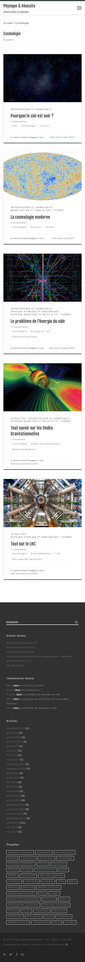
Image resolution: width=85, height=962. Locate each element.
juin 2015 (11, 827)
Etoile (63, 869)
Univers (70, 922)
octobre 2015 (14, 813)
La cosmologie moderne (30, 217)
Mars (72, 881)
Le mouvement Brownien (20, 651)
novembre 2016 (15, 764)
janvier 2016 (13, 800)
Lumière (48, 881)
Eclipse (43, 863)
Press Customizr (33, 944)
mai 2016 (11, 782)
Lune (61, 881)
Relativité (59, 910)
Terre (56, 922)
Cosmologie (65, 858)
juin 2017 (11, 750)
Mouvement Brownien (21, 893)
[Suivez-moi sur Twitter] (10, 954)
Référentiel (15, 916)
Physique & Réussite (29, 939)
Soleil (48, 916)
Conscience (28, 858)
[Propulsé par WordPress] (67, 944)
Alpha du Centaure (20, 852)
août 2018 (12, 732)
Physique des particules (23, 904)
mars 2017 (12, 759)
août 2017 (12, 746)
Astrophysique (65, 852)
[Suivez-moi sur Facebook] (16, 954)
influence (14, 881)
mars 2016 (12, 791)
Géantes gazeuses (51, 875)
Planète (12, 910)
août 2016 (12, 773)
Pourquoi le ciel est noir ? (32, 116)
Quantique (41, 910)
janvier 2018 (13, 737)
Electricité (58, 863)
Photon (64, 899)
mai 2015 (11, 831)
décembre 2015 (15, 804)
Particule (49, 899)
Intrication (31, 881)
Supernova (63, 916)
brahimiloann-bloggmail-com (29, 137)
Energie (13, 869)
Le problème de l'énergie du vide (38, 321)
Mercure (28, 887)
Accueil (7, 23)
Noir (43, 893)
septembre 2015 (16, 818)
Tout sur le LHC (23, 544)
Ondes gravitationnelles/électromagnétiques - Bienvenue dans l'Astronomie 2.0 (39, 658)
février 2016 (13, 795)
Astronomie (44, 852)
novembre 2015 (15, 809)
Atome (12, 858)
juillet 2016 (13, 777)
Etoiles (12, 875)
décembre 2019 (15, 728)
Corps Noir (46, 858)
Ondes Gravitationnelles (23, 899)
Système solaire (18, 922)
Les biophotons (30, 689)
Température (41, 922)
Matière (13, 887)
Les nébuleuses (15, 665)
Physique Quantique (56, 904)
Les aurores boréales (32, 685)
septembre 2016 (16, 768)
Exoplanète (28, 875)
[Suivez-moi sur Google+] (22, 954)
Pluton (26, 910)
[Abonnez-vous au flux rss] (4, 954)
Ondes (54, 893)
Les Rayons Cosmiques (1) (21, 642)
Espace (27, 869)
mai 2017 (11, 755)
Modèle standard (48, 887)
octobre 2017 (14, 741)
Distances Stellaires (21, 863)
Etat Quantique (45, 869)
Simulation (34, 916)
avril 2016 (12, 786)
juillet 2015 (13, 822)
